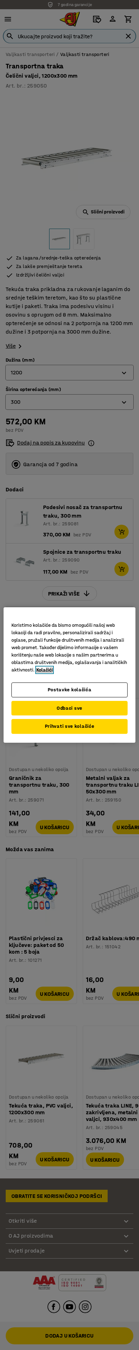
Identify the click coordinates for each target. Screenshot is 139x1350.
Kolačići (44, 670)
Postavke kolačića (70, 690)
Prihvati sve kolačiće (69, 726)
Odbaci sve (69, 708)
